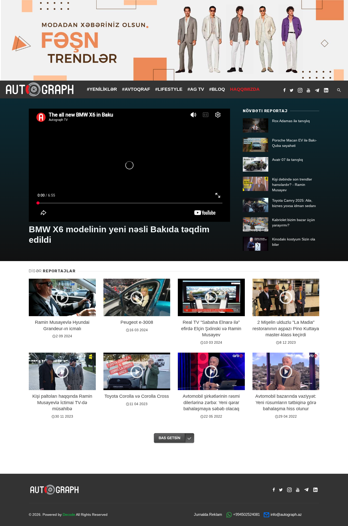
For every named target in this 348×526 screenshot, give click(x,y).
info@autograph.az (286, 514)
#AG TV (196, 89)
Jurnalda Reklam (208, 514)
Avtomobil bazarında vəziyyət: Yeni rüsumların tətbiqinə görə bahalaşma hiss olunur (285, 402)
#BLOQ (217, 89)
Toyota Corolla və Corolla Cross (136, 396)
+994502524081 (246, 514)
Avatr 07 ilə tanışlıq (287, 160)
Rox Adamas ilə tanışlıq (291, 121)
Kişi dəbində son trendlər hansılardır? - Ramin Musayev (292, 184)
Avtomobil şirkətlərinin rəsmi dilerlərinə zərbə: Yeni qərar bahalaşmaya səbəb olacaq (211, 402)
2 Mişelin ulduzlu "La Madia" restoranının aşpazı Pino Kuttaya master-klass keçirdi (285, 328)
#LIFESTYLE (168, 89)
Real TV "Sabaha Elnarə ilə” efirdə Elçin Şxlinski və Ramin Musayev (211, 328)
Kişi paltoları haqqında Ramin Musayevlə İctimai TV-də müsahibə (62, 402)
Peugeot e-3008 (137, 322)
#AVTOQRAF (136, 89)
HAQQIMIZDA (245, 89)
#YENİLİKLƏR (102, 89)
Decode (69, 514)
